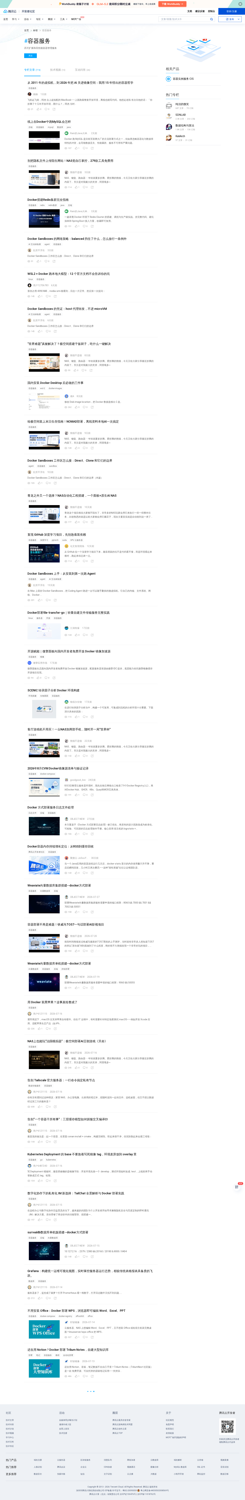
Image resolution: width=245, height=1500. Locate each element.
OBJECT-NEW (77, 819)
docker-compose (47, 774)
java (69, 127)
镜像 (42, 657)
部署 (30, 1355)
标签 (35, 30)
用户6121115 (40, 1013)
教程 (58, 1355)
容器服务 (32, 88)
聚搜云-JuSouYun (79, 858)
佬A (72, 396)
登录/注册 (231, 11)
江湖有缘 (75, 628)
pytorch (55, 540)
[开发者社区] (28, 11)
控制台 (211, 11)
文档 (189, 11)
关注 (30, 56)
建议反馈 (200, 11)
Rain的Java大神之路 (79, 133)
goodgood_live (78, 780)
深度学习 (44, 540)
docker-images (55, 388)
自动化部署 (68, 1355)
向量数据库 (45, 891)
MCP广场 (76, 19)
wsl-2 (42, 388)
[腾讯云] (9, 11)
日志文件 (32, 813)
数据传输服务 (34, 1086)
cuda (64, 540)
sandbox (53, 466)
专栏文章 (32, 69)
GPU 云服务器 (76, 540)
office (90, 1316)
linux (30, 279)
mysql (51, 127)
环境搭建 (32, 696)
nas (42, 1472)
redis (42, 205)
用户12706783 (40, 285)
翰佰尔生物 (76, 702)
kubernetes (51, 1160)
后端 (30, 127)
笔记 (38, 1355)
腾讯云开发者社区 (36, 852)
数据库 (60, 127)
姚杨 (35, 94)
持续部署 (66, 969)
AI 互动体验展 (34, 244)
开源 (48, 618)
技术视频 (57, 69)
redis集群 (52, 205)
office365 (80, 1316)
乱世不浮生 (39, 250)
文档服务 (63, 1394)
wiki (30, 1394)
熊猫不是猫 (76, 172)
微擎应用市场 (40, 663)
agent (47, 244)
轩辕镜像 (75, 1322)
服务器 (39, 618)
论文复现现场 (77, 546)
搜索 (211, 19)
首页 (5, 19)
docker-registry (65, 1316)
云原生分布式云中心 (69, 1433)
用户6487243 (40, 1165)
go (41, 1160)
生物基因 (44, 696)
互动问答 (82, 69)
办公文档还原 (42, 1394)
